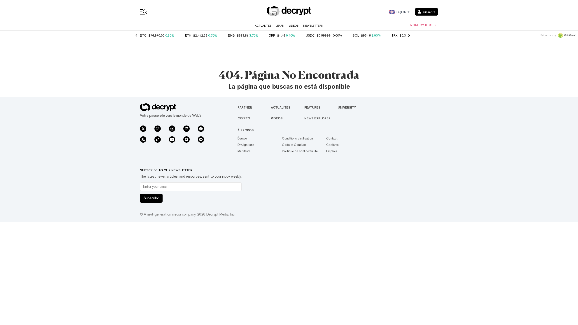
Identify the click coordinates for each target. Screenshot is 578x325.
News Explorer (317, 118)
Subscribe (151, 198)
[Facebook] (201, 128)
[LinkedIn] (186, 128)
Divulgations (246, 144)
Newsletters (313, 25)
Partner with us (421, 25)
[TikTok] (157, 139)
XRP (272, 35)
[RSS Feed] (143, 139)
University (347, 107)
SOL (356, 35)
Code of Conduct (294, 144)
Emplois (331, 151)
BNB (231, 35)
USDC (310, 35)
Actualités (263, 25)
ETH (188, 35)
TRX (395, 35)
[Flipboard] (186, 139)
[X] (143, 128)
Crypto (244, 118)
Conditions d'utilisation (297, 138)
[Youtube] (172, 139)
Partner (245, 107)
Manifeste (244, 151)
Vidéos (294, 25)
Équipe (242, 138)
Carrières (332, 144)
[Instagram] (157, 128)
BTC (143, 35)
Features (312, 107)
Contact (332, 138)
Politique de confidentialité (300, 151)
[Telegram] (201, 139)
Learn (280, 25)
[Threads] (172, 128)
